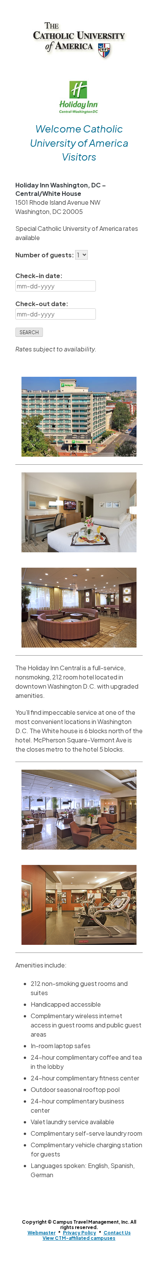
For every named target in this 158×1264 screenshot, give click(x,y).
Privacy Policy (79, 1233)
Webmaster (42, 1233)
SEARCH (29, 332)
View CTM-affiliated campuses (79, 1238)
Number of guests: (45, 255)
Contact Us (117, 1233)
